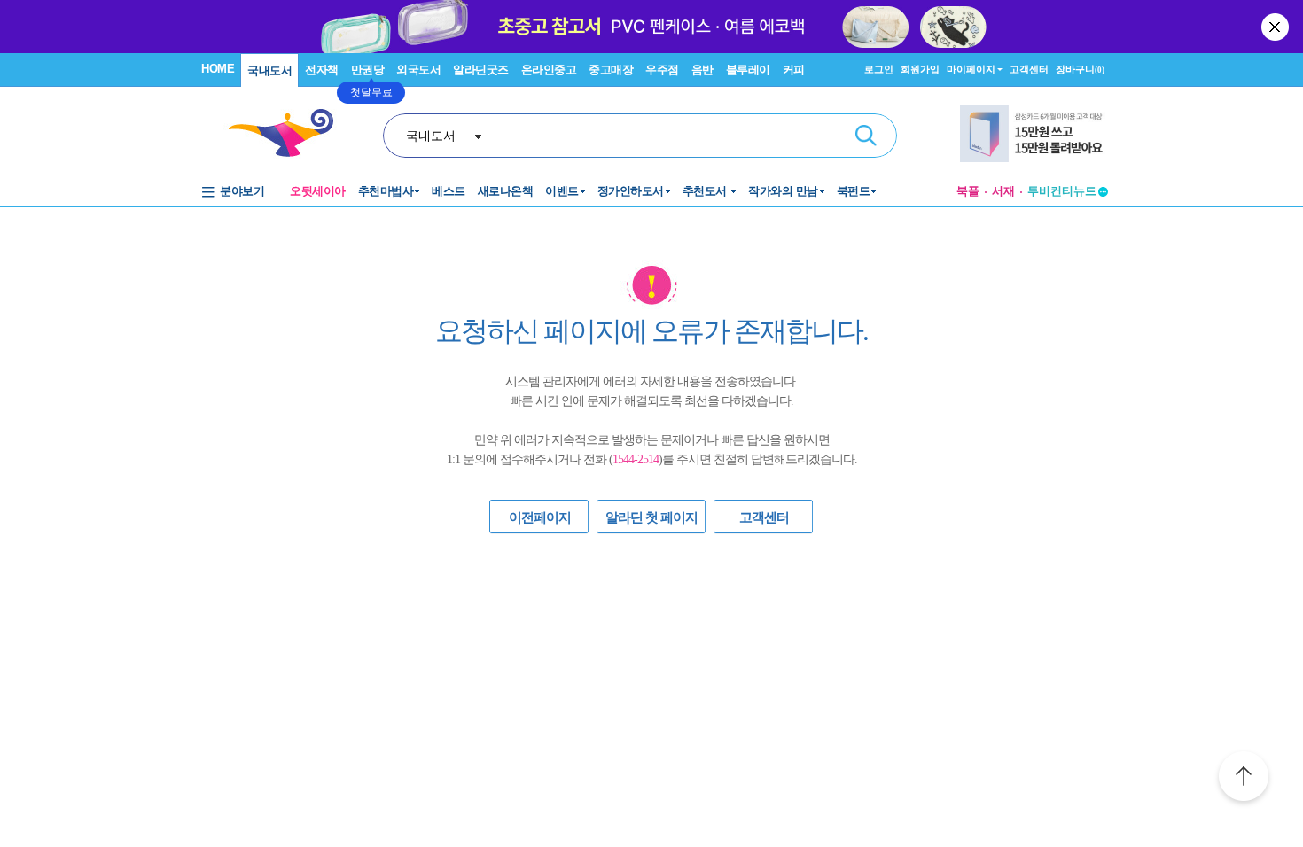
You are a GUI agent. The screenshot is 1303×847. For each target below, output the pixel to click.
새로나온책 (506, 191)
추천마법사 (386, 191)
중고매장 (611, 69)
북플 (967, 191)
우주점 (662, 69)
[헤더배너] (1034, 133)
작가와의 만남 (783, 191)
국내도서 (269, 70)
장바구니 (1080, 69)
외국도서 (418, 69)
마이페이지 (971, 69)
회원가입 (920, 69)
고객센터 (1029, 69)
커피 (794, 69)
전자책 (322, 69)
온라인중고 (549, 69)
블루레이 (748, 69)
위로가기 (1243, 779)
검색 (866, 135)
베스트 (448, 191)
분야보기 (242, 191)
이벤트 (562, 191)
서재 (1003, 191)
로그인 (878, 69)
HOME (217, 68)
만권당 (368, 69)
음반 (702, 69)
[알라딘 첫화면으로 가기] (289, 133)
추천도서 (706, 191)
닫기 (1276, 26)
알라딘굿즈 (481, 69)
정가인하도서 (630, 191)
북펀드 (853, 191)
